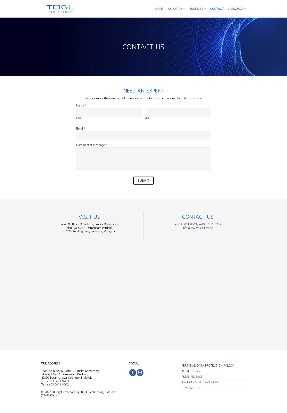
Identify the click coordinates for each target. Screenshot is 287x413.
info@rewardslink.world (198, 228)
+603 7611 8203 (185, 224)
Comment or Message (91, 145)
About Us (175, 9)
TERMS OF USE (191, 371)
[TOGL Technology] (60, 8)
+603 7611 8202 (210, 224)
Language (235, 9)
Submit (143, 180)
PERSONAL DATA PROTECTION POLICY (208, 365)
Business (196, 9)
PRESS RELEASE (192, 376)
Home (159, 9)
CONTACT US (190, 388)
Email (80, 128)
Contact (217, 9)
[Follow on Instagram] (140, 372)
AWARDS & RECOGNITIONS (200, 382)
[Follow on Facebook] (132, 372)
